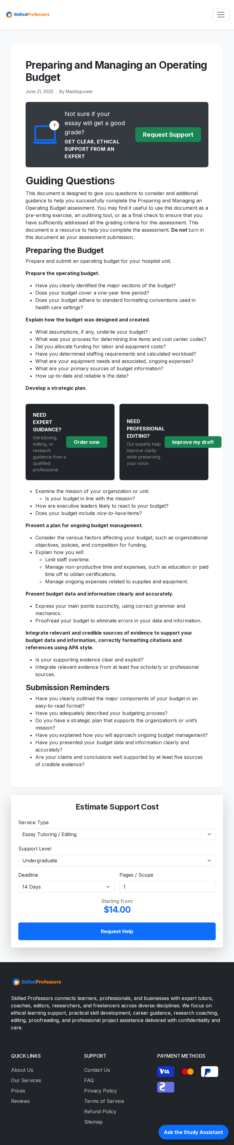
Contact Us (97, 1070)
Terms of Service (104, 1101)
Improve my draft (193, 442)
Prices (18, 1091)
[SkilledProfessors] (27, 15)
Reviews (20, 1101)
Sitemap (93, 1122)
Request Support (168, 134)
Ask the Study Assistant (193, 1132)
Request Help (117, 931)
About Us (22, 1070)
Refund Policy (100, 1111)
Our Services (26, 1080)
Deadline (28, 875)
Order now (87, 442)
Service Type (33, 822)
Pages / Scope (136, 875)
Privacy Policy (100, 1091)
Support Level (34, 849)
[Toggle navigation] (220, 15)
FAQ (89, 1080)
